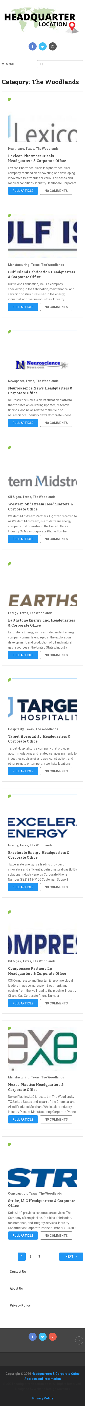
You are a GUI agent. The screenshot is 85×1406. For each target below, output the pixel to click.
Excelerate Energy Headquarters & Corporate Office (38, 855)
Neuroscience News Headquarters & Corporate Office (40, 390)
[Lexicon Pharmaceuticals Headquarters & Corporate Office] (42, 120)
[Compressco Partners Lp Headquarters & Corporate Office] (42, 932)
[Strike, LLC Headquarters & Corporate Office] (42, 1165)
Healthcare (16, 148)
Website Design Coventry (52, 1389)
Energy (13, 613)
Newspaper (16, 381)
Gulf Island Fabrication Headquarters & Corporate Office (41, 274)
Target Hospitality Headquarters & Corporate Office (39, 738)
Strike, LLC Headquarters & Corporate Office (41, 1203)
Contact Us (18, 1271)
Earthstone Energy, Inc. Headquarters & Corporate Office (41, 622)
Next (69, 1256)
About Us (16, 1288)
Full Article (23, 191)
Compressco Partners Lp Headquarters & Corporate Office (37, 970)
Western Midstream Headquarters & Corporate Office (40, 506)
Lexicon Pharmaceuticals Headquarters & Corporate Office (37, 158)
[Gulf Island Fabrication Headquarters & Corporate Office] (42, 236)
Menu (10, 64)
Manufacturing (18, 265)
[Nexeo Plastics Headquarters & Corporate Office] (42, 1049)
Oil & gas (14, 497)
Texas (30, 148)
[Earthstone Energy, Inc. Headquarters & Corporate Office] (42, 584)
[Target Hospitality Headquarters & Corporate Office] (42, 700)
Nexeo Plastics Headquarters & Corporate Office (36, 1087)
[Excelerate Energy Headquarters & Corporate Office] (42, 816)
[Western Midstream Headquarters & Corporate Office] (42, 468)
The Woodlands (47, 148)
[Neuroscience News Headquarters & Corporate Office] (42, 352)
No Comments (56, 191)
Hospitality (16, 729)
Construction (17, 1193)
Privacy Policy (20, 1305)
